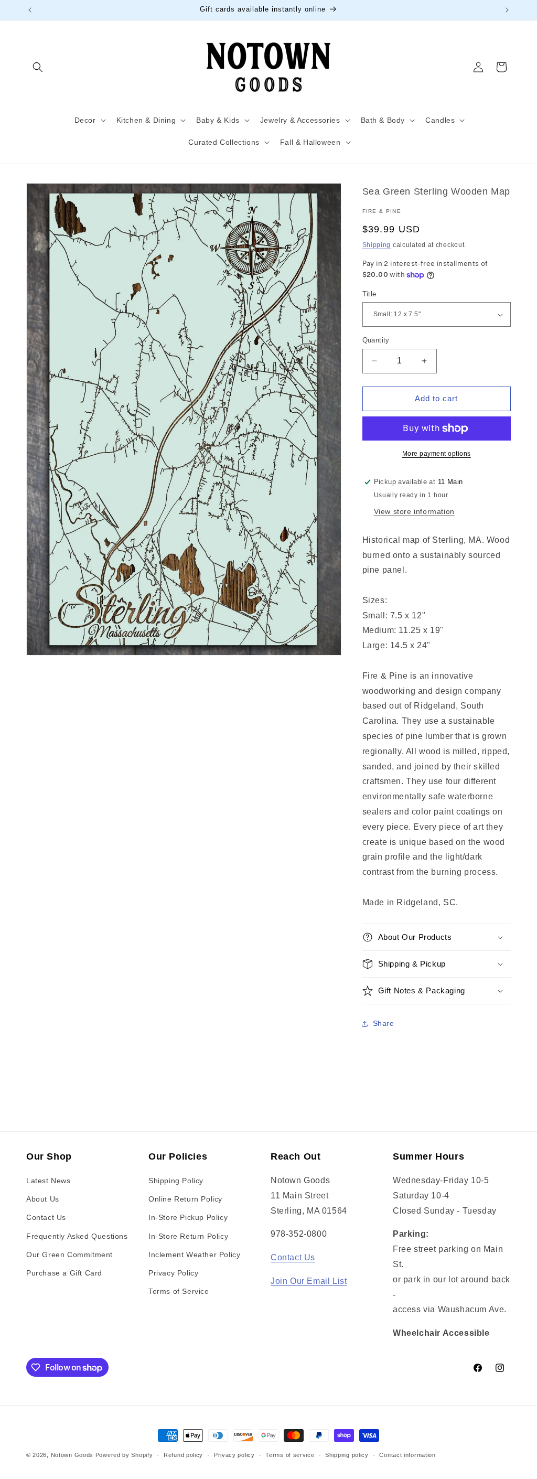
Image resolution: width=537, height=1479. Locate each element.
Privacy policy (234, 1455)
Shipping (376, 245)
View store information (414, 511)
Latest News (48, 1180)
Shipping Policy (175, 1180)
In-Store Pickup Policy (188, 1217)
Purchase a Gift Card (64, 1273)
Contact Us (46, 1217)
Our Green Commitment (69, 1254)
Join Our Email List (309, 1281)
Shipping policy (347, 1455)
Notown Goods (72, 1455)
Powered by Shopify (124, 1455)
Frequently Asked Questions (77, 1236)
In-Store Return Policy (188, 1236)
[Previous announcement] (29, 10)
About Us (42, 1199)
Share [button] (383, 1023)
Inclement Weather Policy (194, 1254)
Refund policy (183, 1455)
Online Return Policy (185, 1199)
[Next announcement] (507, 10)
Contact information (407, 1455)
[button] (37, 67)
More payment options (436, 453)
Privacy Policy (173, 1273)
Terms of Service (178, 1291)
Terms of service (289, 1455)
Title (369, 294)
